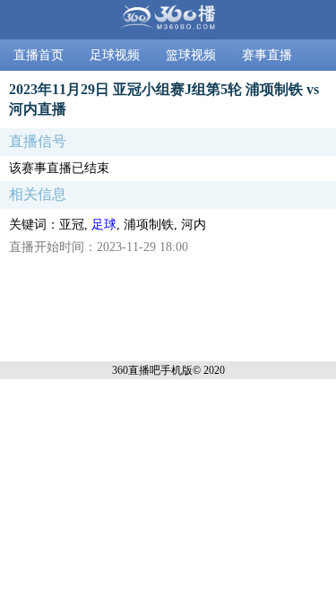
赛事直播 (267, 55)
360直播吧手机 (147, 370)
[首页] (168, 19)
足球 (103, 224)
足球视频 (115, 55)
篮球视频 (191, 55)
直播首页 (38, 55)
